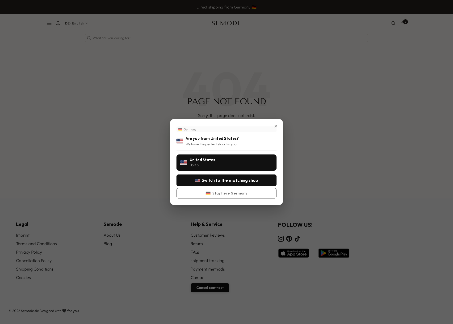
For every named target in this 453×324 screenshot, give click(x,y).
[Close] (275, 126)
